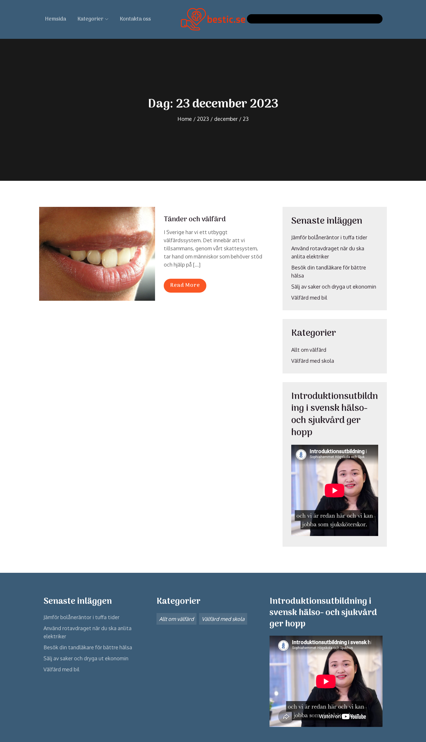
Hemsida (55, 19)
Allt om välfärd (308, 350)
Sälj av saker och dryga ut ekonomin (333, 286)
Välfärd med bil (309, 297)
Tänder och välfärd (195, 219)
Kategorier (90, 19)
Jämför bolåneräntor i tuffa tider (329, 237)
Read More (185, 285)
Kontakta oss (135, 19)
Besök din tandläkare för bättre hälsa (87, 647)
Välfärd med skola (312, 361)
